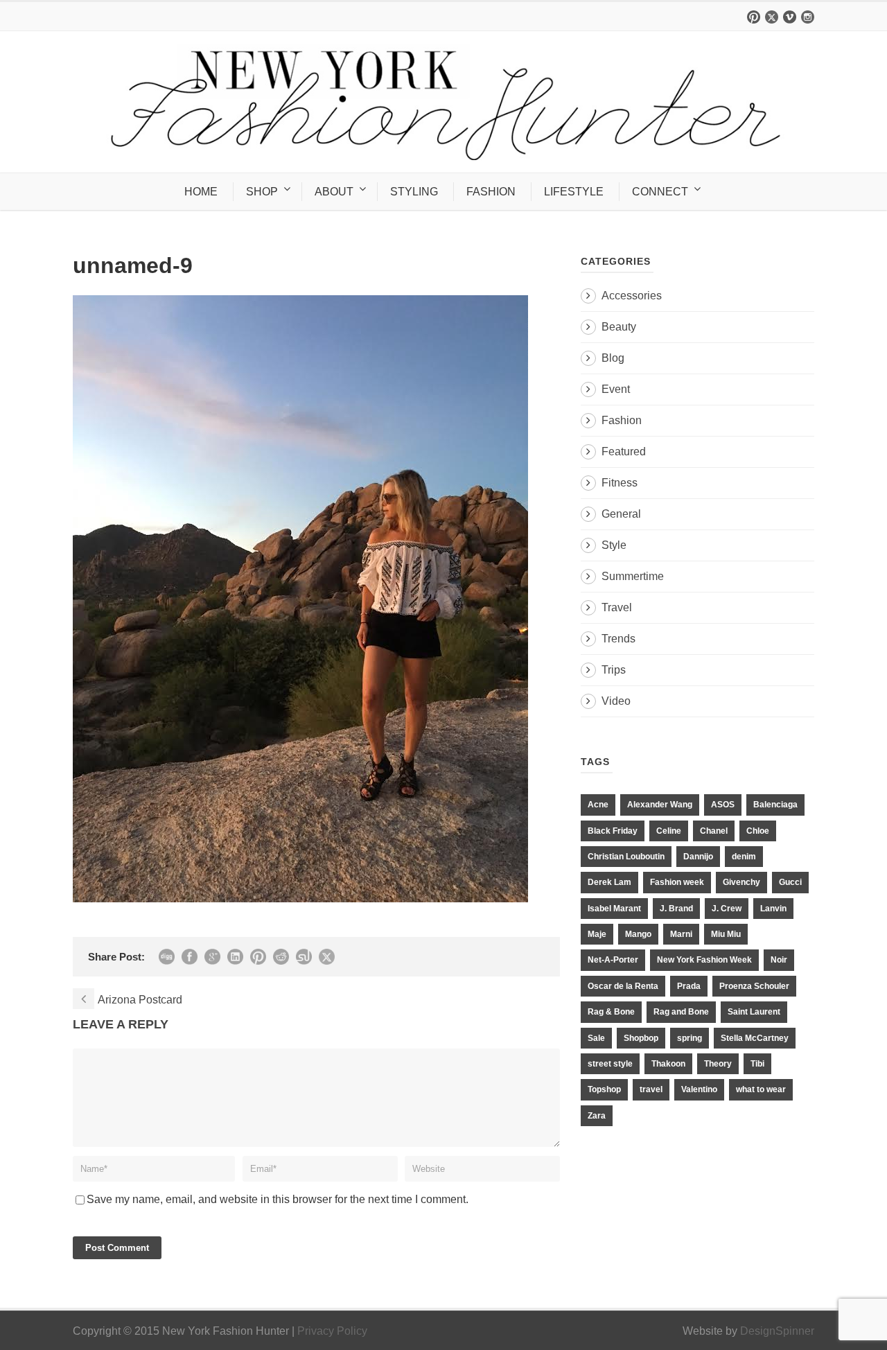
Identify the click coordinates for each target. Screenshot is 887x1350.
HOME (201, 192)
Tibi (757, 1064)
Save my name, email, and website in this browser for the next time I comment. (277, 1199)
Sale (596, 1038)
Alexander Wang (659, 804)
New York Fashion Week (704, 960)
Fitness (619, 483)
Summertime (632, 576)
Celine (668, 831)
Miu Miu (726, 934)
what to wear (761, 1089)
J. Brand (676, 908)
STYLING (414, 192)
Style (613, 545)
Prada (689, 986)
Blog (612, 358)
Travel (616, 607)
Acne (598, 804)
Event (615, 389)
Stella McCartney (755, 1038)
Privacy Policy (332, 1331)
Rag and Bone (681, 1012)
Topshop (604, 1089)
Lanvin (773, 908)
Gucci (790, 882)
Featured (623, 451)
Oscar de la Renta (623, 986)
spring (689, 1038)
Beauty (618, 327)
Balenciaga (775, 804)
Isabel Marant (614, 908)
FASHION (491, 192)
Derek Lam (609, 882)
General (621, 514)
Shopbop (641, 1038)
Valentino (699, 1089)
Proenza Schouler (754, 986)
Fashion (621, 420)
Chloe (757, 831)
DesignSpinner (777, 1331)
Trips (613, 670)
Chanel (714, 831)
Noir (779, 960)
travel (651, 1089)
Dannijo (698, 856)
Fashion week (677, 882)
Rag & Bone (611, 1012)
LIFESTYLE (574, 192)
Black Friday (613, 831)
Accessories (631, 295)
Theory (718, 1064)
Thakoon (668, 1064)
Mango (638, 934)
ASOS (723, 804)
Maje (597, 934)
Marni (681, 934)
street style (610, 1064)
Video (616, 701)
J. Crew (726, 908)
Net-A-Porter (613, 960)
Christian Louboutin (626, 856)
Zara (597, 1116)
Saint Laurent (754, 1012)
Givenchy (741, 882)
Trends (618, 639)
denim (744, 856)
